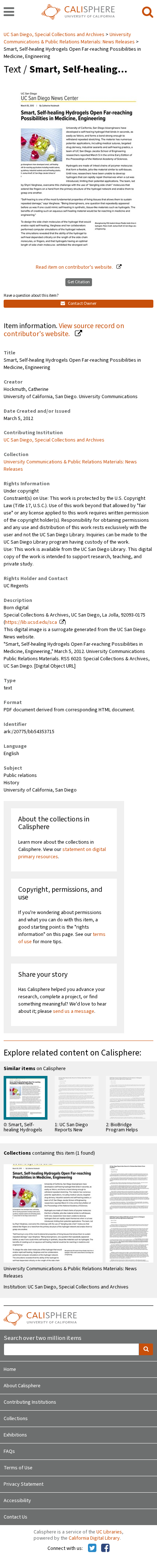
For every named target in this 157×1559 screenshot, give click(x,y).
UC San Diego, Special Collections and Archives (55, 34)
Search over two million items (42, 1338)
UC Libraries (109, 1532)
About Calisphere (22, 1385)
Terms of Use (18, 1467)
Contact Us (15, 1517)
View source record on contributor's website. (64, 330)
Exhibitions (15, 1435)
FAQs (9, 1451)
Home (10, 1369)
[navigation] (9, 12)
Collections (16, 1418)
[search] (147, 12)
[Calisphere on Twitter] (92, 1548)
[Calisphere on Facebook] (105, 1548)
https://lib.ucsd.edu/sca (31, 622)
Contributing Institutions (30, 1402)
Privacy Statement (23, 1484)
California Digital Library (94, 1538)
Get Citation (79, 282)
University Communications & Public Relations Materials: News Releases (69, 38)
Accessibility (17, 1500)
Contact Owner (81, 303)
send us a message (73, 1011)
